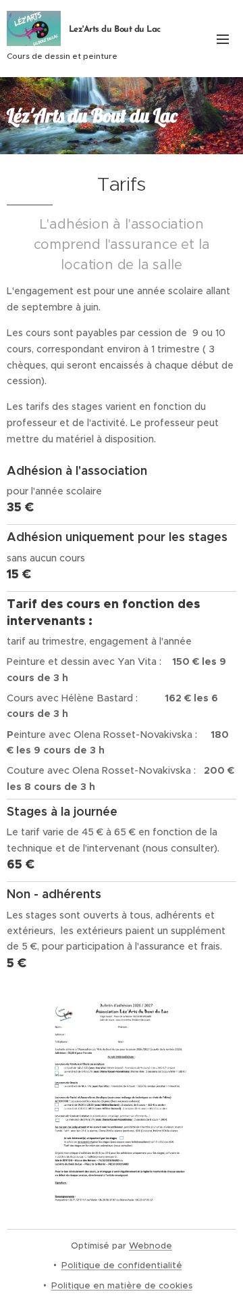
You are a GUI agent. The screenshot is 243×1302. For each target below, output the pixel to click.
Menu (222, 38)
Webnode (150, 1245)
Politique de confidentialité (121, 1265)
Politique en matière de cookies (121, 1285)
